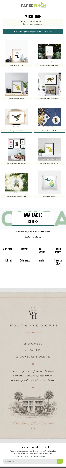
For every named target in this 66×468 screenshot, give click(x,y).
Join (60, 461)
